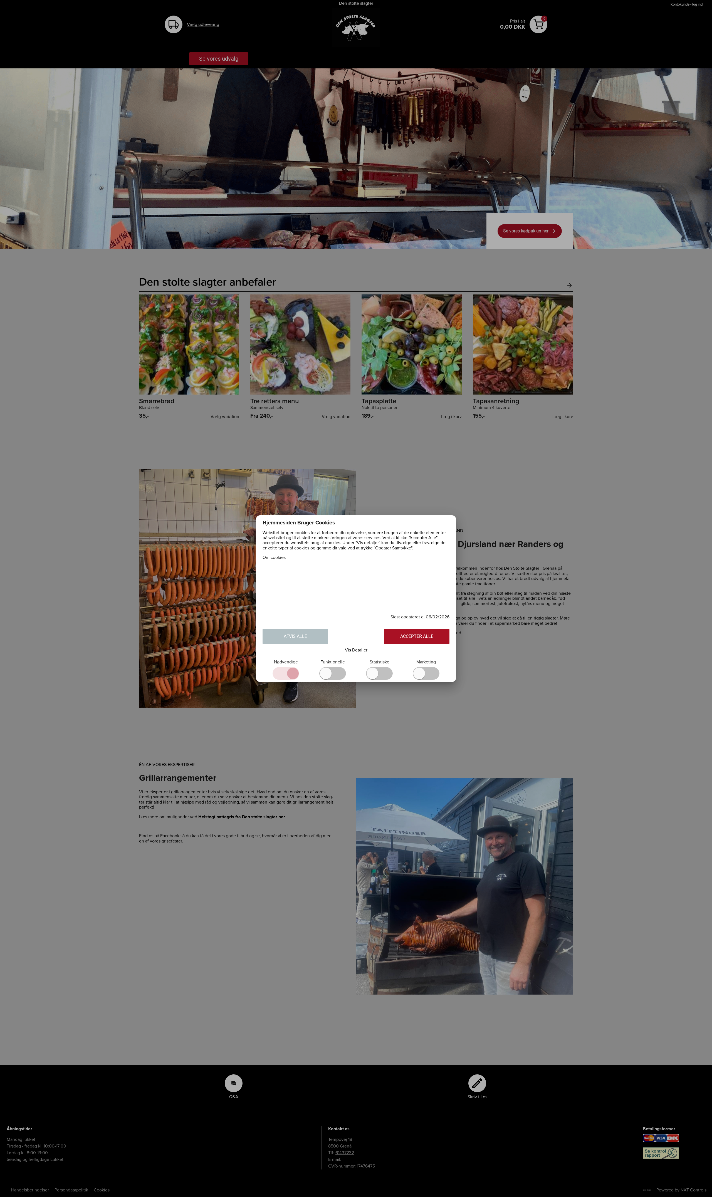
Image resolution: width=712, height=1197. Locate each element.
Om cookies (274, 557)
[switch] (332, 673)
